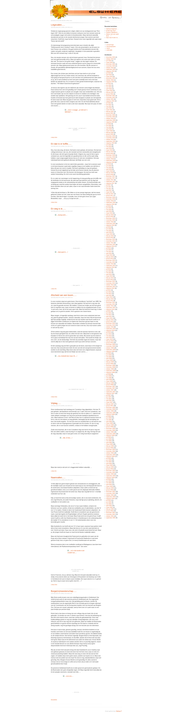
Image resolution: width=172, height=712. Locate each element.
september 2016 (110, 202)
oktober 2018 (110, 158)
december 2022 (110, 78)
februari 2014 (110, 257)
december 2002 (110, 491)
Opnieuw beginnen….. (112, 28)
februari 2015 (110, 236)
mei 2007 (108, 398)
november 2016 (110, 199)
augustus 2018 (110, 162)
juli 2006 (108, 416)
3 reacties (54, 202)
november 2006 (110, 409)
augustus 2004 (110, 456)
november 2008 (110, 367)
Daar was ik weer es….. (113, 37)
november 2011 (110, 304)
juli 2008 (108, 374)
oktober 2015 (110, 221)
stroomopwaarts (111, 46)
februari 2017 (110, 193)
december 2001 (110, 512)
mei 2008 (108, 377)
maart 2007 (109, 402)
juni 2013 (108, 271)
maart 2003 (109, 486)
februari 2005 (110, 446)
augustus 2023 (110, 71)
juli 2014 (108, 248)
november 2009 (110, 346)
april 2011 (109, 316)
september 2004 (110, 454)
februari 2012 (110, 299)
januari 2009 (109, 363)
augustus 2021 (110, 101)
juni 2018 (108, 165)
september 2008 (110, 370)
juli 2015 (108, 227)
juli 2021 (108, 102)
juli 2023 (108, 73)
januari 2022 (109, 94)
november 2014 (110, 241)
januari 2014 (109, 258)
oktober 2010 (110, 327)
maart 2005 (109, 444)
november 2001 (110, 514)
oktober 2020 (110, 118)
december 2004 (110, 449)
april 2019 (109, 148)
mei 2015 (108, 230)
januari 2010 (109, 342)
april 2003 (109, 484)
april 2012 (109, 295)
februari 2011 (110, 320)
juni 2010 (108, 334)
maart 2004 (109, 465)
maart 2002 (109, 507)
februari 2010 (110, 341)
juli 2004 (108, 458)
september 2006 (110, 412)
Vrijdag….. (56, 403)
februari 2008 (110, 383)
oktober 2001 (110, 516)
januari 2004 (109, 468)
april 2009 (109, 358)
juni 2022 (108, 85)
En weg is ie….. (58, 208)
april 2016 (109, 211)
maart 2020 (109, 130)
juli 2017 (108, 185)
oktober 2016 (110, 200)
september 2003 (110, 475)
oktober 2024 (110, 59)
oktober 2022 (110, 80)
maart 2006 (109, 423)
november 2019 (110, 137)
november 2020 (110, 116)
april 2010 (109, 337)
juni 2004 (108, 460)
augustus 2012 (110, 288)
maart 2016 (109, 213)
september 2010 (110, 328)
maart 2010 (109, 339)
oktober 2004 (110, 453)
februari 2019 (110, 151)
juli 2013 (108, 269)
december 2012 (110, 281)
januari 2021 (109, 113)
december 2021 (110, 95)
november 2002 (110, 493)
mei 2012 (108, 293)
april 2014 (109, 253)
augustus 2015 (110, 225)
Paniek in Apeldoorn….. (112, 32)
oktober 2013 (110, 264)
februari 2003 (110, 488)
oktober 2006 (110, 411)
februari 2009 (110, 362)
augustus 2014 (110, 246)
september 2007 (110, 391)
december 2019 (110, 136)
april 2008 (109, 379)
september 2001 (110, 517)
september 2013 (110, 265)
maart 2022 (109, 90)
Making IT (119, 711)
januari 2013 (109, 279)
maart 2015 (109, 234)
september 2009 (110, 349)
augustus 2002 (110, 498)
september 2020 (110, 120)
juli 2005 (108, 437)
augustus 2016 (110, 204)
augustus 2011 (110, 309)
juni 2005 (108, 439)
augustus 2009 (110, 351)
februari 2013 (110, 278)
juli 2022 (108, 83)
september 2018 (110, 160)
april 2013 (109, 274)
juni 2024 (108, 60)
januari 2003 (109, 489)
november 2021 (110, 97)
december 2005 (110, 428)
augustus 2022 (110, 81)
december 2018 (110, 155)
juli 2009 (108, 353)
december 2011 (110, 302)
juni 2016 (108, 207)
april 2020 (109, 129)
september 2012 (110, 286)
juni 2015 (108, 228)
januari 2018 (109, 174)
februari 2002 (110, 509)
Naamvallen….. (58, 477)
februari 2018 (110, 172)
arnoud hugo (110, 44)
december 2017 (110, 176)
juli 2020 (108, 123)
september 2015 (110, 223)
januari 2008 (109, 384)
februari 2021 (110, 111)
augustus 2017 (110, 183)
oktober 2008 (110, 369)
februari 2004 (110, 467)
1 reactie (53, 288)
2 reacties (54, 137)
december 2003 (110, 470)
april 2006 (109, 421)
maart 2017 (109, 192)
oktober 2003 (110, 474)
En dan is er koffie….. (61, 144)
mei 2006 (108, 419)
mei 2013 (108, 272)
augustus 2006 (110, 414)
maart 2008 (109, 381)
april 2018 (109, 169)
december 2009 (110, 344)
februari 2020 (110, 132)
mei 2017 (108, 188)
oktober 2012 (110, 285)
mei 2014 (108, 251)
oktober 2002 (110, 495)
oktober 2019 (110, 139)
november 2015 (110, 220)
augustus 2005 (110, 435)
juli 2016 (108, 206)
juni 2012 (108, 292)
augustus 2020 (110, 122)
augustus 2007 (110, 393)
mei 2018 (108, 167)
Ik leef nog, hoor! (111, 30)
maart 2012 (109, 297)
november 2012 (110, 283)
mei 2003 (108, 482)
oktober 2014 (110, 243)
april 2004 (109, 463)
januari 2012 (109, 300)
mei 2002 (108, 504)
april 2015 (109, 232)
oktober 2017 (110, 179)
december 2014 (110, 239)
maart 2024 (109, 62)
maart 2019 (109, 150)
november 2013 (110, 262)
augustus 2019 (110, 143)
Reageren (54, 699)
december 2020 (110, 115)
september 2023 (110, 69)
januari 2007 (109, 405)
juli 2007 (108, 395)
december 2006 (110, 407)
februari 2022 (110, 92)
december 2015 (110, 218)
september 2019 (110, 141)
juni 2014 (108, 249)
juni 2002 (108, 502)
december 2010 (110, 323)
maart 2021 (109, 109)
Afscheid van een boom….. (64, 295)
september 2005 (110, 433)
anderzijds (109, 50)
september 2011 (110, 307)
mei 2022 (108, 87)
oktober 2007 (110, 390)
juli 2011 (108, 311)
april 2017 (109, 190)
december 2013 (110, 260)
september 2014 (110, 244)
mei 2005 (108, 440)
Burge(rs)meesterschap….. (64, 591)
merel (108, 48)
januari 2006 (109, 426)
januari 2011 (109, 321)
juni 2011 (108, 313)
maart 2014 (109, 255)
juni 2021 (108, 104)
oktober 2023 (110, 67)
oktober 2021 (110, 99)
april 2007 (109, 400)
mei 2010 (108, 335)
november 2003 (110, 472)
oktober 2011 (110, 306)
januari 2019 (109, 153)
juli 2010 (108, 332)
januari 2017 (109, 195)
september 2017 (110, 181)
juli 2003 (108, 479)
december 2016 (110, 197)
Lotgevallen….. (58, 25)
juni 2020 (108, 125)
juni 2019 (108, 144)
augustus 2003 (110, 477)
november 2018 (110, 157)
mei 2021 (108, 106)
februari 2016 (110, 215)
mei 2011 (108, 314)
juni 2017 (108, 186)
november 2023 (110, 66)
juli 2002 (108, 500)
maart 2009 (109, 360)
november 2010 (110, 325)
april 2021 (109, 108)
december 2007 (110, 386)
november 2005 (110, 430)
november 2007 (110, 388)
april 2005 (109, 442)
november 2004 (110, 451)
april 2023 (109, 74)
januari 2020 (109, 134)
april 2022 (109, 88)
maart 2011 (109, 318)
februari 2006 (110, 425)
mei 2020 (108, 127)
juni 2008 (108, 376)
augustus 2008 (110, 372)
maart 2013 (109, 276)
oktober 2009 (110, 348)
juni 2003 (108, 481)
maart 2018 (109, 171)
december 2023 (110, 64)
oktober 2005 (110, 432)
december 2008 (110, 365)
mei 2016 (108, 209)
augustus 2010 (110, 330)
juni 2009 (108, 355)
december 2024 (110, 57)
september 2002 (110, 496)
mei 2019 (108, 146)
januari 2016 (109, 216)
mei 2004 (108, 461)
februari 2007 (110, 404)
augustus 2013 (110, 267)
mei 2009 (108, 356)
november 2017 (110, 178)
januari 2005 (109, 447)
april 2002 (109, 505)
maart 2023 (109, 76)
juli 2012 (108, 290)
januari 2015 (109, 237)
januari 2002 (109, 510)
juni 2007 (108, 397)
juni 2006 (108, 418)
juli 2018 (108, 164)
